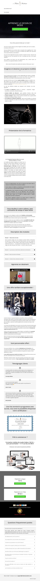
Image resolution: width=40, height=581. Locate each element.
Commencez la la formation (20, 29)
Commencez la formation (20, 483)
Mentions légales (33, 578)
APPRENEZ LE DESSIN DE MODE (20, 24)
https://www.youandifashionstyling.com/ (19, 84)
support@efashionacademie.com (11, 531)
